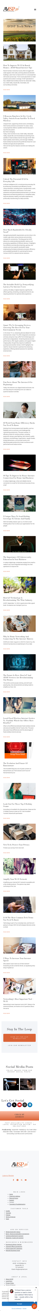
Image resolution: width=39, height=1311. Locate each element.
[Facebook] (9, 1104)
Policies (8, 1215)
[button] (36, 1288)
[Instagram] (24, 1104)
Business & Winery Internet (13, 1244)
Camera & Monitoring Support (14, 1236)
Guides (8, 1211)
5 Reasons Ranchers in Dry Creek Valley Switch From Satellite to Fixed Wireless (19, 118)
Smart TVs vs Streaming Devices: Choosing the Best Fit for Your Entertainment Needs (17, 327)
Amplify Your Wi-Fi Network (15, 879)
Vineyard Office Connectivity (14, 1246)
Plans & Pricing (13, 1198)
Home (11, 1194)
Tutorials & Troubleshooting (17, 1204)
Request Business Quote (13, 1250)
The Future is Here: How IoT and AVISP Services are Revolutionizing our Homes (18, 677)
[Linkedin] (30, 1104)
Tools (7, 1219)
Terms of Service (10, 1217)
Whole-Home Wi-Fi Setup (13, 1232)
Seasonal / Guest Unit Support (14, 1238)
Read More (6, 89)
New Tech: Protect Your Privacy (16, 845)
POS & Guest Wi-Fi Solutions (14, 1248)
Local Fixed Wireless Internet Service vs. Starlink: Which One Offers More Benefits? (19, 720)
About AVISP (9, 1279)
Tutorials (8, 1213)
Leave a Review (8, 1176)
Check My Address (14, 1196)
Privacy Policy (10, 1283)
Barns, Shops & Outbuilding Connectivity (17, 1234)
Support (11, 1200)
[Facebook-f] (13, 1180)
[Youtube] (19, 1104)
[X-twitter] (14, 1104)
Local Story (9, 1281)
